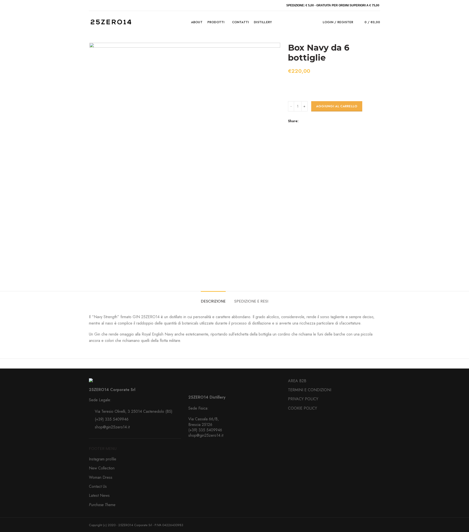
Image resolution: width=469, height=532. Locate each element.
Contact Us (98, 486)
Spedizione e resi (251, 301)
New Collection (102, 468)
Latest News (99, 495)
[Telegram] (326, 121)
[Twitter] (309, 121)
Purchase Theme (102, 505)
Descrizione (213, 301)
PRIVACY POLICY (303, 399)
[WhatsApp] (320, 121)
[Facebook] (303, 121)
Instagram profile (102, 459)
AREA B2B (297, 381)
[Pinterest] (315, 121)
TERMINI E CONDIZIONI (309, 390)
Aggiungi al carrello (336, 106)
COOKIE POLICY (302, 408)
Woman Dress (100, 477)
